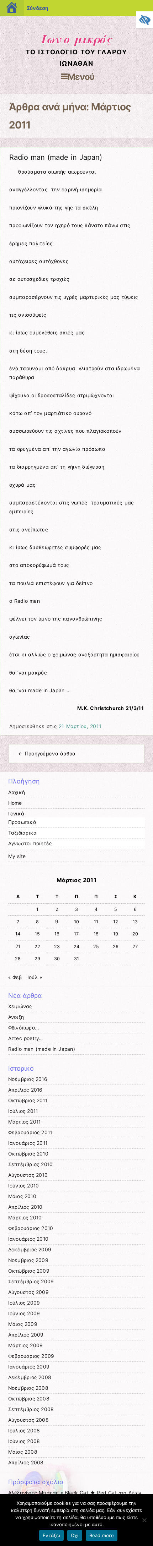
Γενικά (16, 813)
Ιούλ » (34, 977)
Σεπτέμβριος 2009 (31, 1281)
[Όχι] (144, 1520)
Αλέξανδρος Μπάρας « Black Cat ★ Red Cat (62, 1493)
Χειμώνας (20, 1006)
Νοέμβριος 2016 (27, 1079)
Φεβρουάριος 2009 (31, 1356)
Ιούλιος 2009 (24, 1303)
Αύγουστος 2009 (28, 1292)
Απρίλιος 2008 (26, 1462)
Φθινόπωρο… (23, 1028)
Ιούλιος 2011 (23, 1111)
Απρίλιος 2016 (25, 1090)
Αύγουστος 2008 (28, 1420)
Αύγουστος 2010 (28, 1175)
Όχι (75, 1535)
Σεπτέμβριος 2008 (31, 1409)
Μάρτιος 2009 (25, 1345)
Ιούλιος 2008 (24, 1430)
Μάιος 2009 (22, 1324)
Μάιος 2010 (22, 1196)
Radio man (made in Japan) (55, 157)
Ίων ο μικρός (77, 38)
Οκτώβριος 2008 (28, 1399)
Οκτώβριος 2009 (28, 1271)
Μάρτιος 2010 (25, 1217)
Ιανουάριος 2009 (29, 1367)
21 (18, 946)
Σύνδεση (37, 8)
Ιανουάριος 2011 (28, 1143)
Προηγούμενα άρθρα (46, 753)
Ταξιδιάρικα (22, 833)
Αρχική (16, 792)
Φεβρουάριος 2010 (30, 1228)
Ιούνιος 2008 (24, 1441)
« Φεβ (15, 977)
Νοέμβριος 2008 (28, 1388)
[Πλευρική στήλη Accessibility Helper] (144, 19)
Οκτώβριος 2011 (27, 1100)
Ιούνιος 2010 (23, 1186)
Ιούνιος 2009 (24, 1313)
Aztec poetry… (25, 1038)
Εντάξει (51, 1535)
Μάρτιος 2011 (24, 1122)
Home (15, 803)
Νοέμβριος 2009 (28, 1260)
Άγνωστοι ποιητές (30, 843)
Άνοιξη (16, 1017)
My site (17, 856)
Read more (101, 1535)
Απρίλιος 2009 (26, 1335)
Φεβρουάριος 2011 (30, 1132)
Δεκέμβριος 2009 (30, 1249)
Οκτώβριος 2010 (28, 1154)
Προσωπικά (22, 822)
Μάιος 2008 (22, 1452)
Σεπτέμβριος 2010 (30, 1164)
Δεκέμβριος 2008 (30, 1377)
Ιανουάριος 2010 (28, 1239)
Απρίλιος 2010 (25, 1207)
